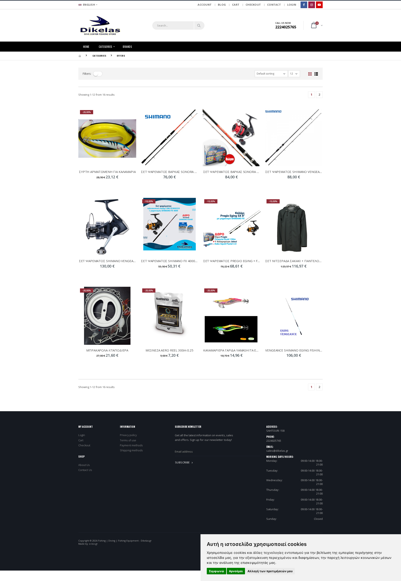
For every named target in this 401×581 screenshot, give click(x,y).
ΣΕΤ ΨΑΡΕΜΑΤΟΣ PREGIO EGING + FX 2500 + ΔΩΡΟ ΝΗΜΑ (246, 261)
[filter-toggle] (98, 73)
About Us (84, 465)
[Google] (319, 4)
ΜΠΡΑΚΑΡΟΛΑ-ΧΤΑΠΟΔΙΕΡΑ (107, 350)
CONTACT (274, 4)
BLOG (222, 4)
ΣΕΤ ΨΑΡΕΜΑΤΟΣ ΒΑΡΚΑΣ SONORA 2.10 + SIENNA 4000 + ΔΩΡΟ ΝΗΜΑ (255, 172)
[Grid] (310, 73)
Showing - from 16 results (96, 94)
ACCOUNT (205, 4)
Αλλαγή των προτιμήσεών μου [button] (270, 571)
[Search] (199, 25)
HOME (86, 46)
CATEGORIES (105, 46)
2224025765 (273, 441)
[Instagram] (311, 4)
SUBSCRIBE (182, 462)
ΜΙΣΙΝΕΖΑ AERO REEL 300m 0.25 (169, 350)
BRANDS (127, 46)
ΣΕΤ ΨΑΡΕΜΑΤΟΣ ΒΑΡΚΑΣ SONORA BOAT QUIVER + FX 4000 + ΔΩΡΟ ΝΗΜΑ (197, 172)
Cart (80, 440)
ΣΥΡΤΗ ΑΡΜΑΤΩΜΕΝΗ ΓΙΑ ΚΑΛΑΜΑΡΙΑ (107, 172)
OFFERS (121, 55)
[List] (316, 73)
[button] (316, 25)
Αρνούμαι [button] (236, 571)
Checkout (84, 445)
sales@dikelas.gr (277, 451)
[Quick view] (96, 185)
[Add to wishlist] (118, 185)
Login (81, 435)
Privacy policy (128, 435)
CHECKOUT (253, 4)
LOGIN (291, 4)
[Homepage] (79, 55)
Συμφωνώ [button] (216, 571)
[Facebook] (304, 4)
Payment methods (131, 445)
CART (235, 4)
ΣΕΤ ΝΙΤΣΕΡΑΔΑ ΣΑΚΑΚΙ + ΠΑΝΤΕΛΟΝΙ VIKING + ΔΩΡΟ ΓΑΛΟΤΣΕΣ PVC (317, 261)
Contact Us (85, 470)
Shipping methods (131, 450)
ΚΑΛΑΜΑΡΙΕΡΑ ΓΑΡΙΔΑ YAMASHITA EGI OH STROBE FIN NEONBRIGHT (254, 350)
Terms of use (128, 440)
